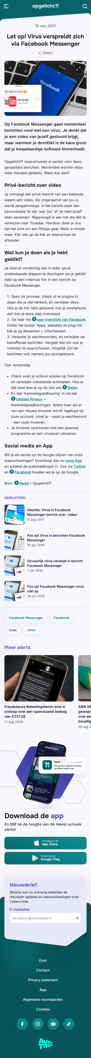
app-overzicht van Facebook (61, 319)
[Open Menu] (6, 6)
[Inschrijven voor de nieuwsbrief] (77, 918)
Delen (48, 53)
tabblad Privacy (29, 399)
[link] (45, 6)
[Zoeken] (85, 6)
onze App (74, 460)
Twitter (80, 466)
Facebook (23, 472)
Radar (72, 387)
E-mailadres (20, 909)
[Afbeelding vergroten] (78, 68)
